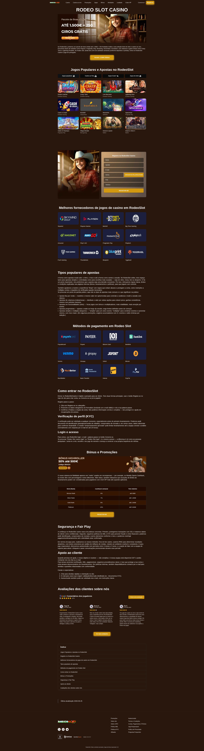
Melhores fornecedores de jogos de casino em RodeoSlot (78, 660)
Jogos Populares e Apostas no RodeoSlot (73, 652)
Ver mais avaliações (102, 634)
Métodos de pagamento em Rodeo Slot (72, 668)
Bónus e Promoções (66, 676)
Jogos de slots (134, 76)
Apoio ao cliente (65, 684)
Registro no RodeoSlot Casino (70, 656)
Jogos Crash (112, 76)
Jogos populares (67, 76)
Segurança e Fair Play (67, 680)
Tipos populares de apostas (69, 664)
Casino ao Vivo (89, 76)
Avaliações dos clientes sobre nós (71, 688)
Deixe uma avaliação (136, 597)
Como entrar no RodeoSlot (68, 672)
